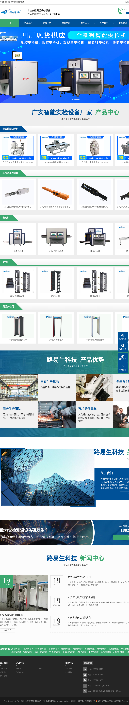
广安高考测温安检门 (18, 340)
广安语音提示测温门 (95, 340)
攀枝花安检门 (41, 649)
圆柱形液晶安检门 (18, 296)
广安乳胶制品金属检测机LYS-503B (17, 162)
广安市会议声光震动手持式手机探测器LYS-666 (18, 207)
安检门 (41, 669)
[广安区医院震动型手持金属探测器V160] (95, 192)
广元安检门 (90, 649)
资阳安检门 (82, 652)
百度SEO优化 (119, 652)
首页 (9, 23)
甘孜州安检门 (55, 652)
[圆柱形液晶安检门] (18, 281)
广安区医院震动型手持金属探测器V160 (95, 207)
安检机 (19, 669)
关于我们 (104, 23)
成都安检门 (16, 649)
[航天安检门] (56, 281)
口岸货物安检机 (56, 251)
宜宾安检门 (28, 652)
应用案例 (66, 23)
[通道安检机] (95, 237)
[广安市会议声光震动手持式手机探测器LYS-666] (18, 192)
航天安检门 (56, 296)
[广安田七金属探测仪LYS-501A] (95, 148)
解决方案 (47, 23)
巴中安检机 (94, 652)
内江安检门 (114, 649)
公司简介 (3, 669)
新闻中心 (85, 23)
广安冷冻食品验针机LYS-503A (56, 162)
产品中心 (28, 23)
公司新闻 (69, 669)
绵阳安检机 (78, 649)
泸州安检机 (54, 649)
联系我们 (3, 672)
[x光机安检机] (18, 237)
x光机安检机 (17, 251)
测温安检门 (20, 672)
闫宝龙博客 (106, 652)
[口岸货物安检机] (56, 237)
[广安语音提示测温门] (95, 326)
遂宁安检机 (102, 649)
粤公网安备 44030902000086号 (109, 701)
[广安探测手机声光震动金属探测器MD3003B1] (56, 192)
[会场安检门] (95, 281)
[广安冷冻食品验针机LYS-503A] (56, 148)
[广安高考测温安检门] (18, 326)
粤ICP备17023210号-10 (86, 701)
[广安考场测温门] (56, 326)
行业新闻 (69, 672)
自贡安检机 (28, 649)
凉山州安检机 (41, 652)
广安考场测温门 (56, 340)
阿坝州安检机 (69, 652)
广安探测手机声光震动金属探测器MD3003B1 (56, 207)
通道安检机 (95, 251)
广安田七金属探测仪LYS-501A (94, 162)
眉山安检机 (16, 652)
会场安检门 (95, 296)
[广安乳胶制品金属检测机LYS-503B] (18, 148)
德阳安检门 (66, 649)
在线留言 (3, 676)
